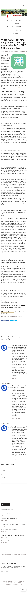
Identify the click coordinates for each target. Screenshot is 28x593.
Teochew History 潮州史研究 (14, 27)
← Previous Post (11, 329)
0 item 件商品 (10, 1)
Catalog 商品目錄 (14, 33)
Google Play (8, 76)
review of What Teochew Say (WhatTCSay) (5, 58)
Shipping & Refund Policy (19, 581)
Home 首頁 (10, 20)
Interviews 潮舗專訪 (14, 23)
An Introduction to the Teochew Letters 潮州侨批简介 (13, 524)
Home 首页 (4, 552)
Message (3, 482)
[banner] (14, 13)
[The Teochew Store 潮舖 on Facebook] (2, 571)
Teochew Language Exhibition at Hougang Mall (12, 513)
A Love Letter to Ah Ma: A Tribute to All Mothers (12, 535)
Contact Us (10, 581)
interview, (13, 316)
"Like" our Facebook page (7, 311)
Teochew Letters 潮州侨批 (14, 30)
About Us (5, 581)
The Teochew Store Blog (12, 552)
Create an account (15, 579)
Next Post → (17, 329)
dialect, (5, 316)
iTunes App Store (18, 76)
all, (3, 316)
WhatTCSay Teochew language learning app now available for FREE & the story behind (13, 43)
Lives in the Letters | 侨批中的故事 (9, 518)
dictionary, (9, 316)
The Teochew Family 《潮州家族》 (9, 529)
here (19, 87)
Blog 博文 (18, 20)
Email (2, 475)
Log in (9, 579)
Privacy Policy (9, 582)
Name (2, 468)
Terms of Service (17, 582)
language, (17, 316)
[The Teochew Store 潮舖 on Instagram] (4, 571)
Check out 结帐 (19, 1)
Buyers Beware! (5, 541)
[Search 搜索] (23, 4)
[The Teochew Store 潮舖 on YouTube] (7, 571)
